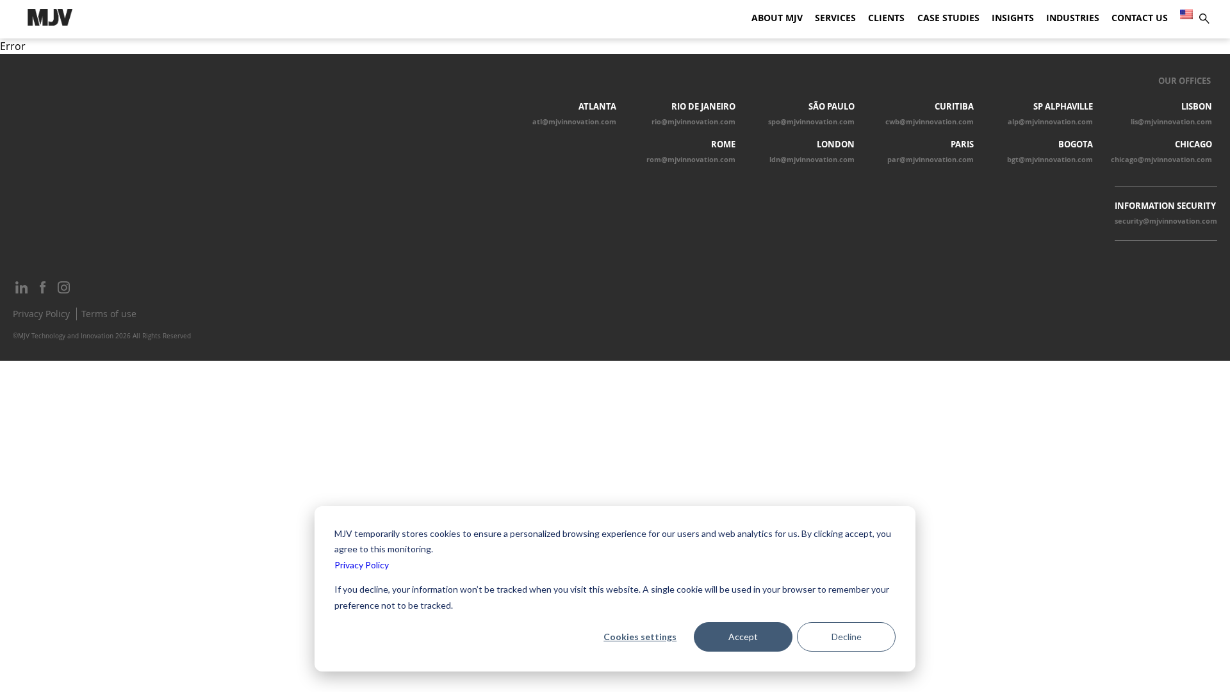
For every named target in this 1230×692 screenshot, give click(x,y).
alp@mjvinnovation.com (1050, 122)
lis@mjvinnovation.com (1171, 122)
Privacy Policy (361, 564)
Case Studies (948, 18)
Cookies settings (639, 636)
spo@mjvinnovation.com (811, 122)
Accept (743, 636)
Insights (1013, 18)
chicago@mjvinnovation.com (1161, 159)
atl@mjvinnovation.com (574, 122)
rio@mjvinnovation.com (693, 122)
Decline (847, 636)
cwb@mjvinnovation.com (929, 122)
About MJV (777, 18)
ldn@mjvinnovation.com (812, 159)
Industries (1072, 18)
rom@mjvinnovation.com (690, 159)
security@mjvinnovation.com (1166, 221)
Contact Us (1139, 18)
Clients (886, 18)
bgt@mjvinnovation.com (1050, 159)
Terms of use (108, 314)
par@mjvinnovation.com (930, 159)
